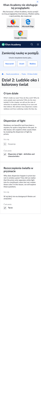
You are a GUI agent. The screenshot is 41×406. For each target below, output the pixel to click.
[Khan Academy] (10, 44)
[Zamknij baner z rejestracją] (37, 52)
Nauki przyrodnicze (12, 74)
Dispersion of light (14, 121)
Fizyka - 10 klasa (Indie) (29, 74)
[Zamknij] (37, 2)
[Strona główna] (2, 74)
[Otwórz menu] (38, 44)
